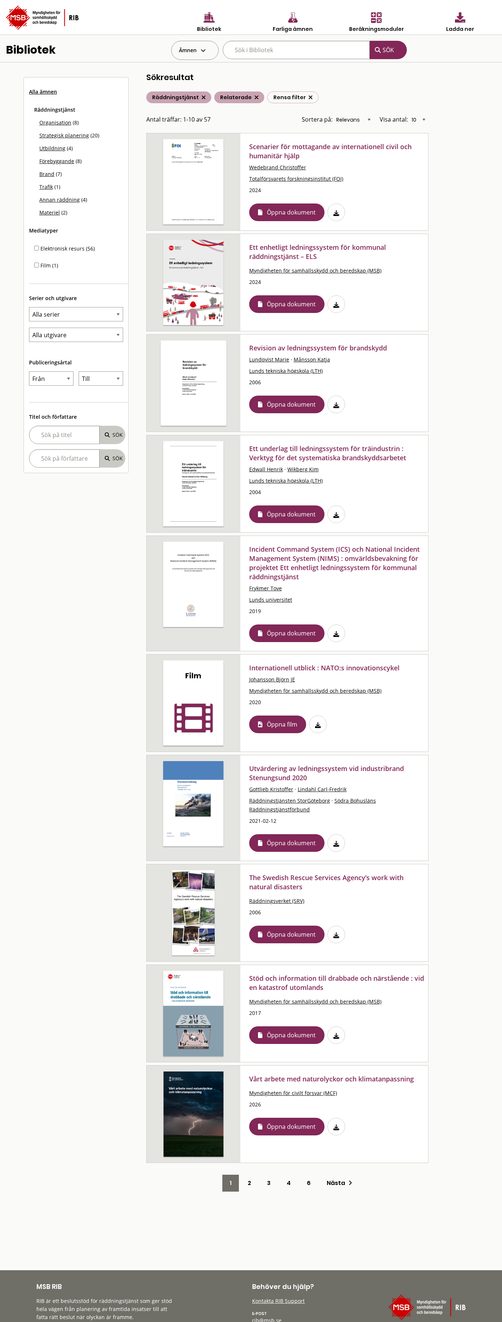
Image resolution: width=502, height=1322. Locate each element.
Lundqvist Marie (269, 359)
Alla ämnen (43, 91)
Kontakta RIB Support (278, 1300)
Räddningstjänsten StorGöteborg (289, 800)
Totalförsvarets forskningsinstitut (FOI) (296, 178)
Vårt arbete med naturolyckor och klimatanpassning (331, 1078)
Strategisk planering (64, 135)
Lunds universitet (270, 599)
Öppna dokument (291, 212)
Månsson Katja (312, 359)
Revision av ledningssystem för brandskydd (318, 347)
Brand (46, 173)
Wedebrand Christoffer (277, 167)
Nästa (337, 1183)
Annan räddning (59, 199)
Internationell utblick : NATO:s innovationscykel (324, 667)
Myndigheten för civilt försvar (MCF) (293, 1092)
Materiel (49, 212)
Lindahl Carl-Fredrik (322, 789)
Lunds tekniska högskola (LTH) (286, 370)
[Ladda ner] (336, 212)
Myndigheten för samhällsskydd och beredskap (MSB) (315, 270)
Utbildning (52, 148)
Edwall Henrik (266, 469)
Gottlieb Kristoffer (271, 789)
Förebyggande (56, 161)
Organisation (55, 122)
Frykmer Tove (265, 588)
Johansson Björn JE (272, 679)
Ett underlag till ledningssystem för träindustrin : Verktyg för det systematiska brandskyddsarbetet (327, 453)
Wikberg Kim (303, 469)
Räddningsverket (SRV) (276, 900)
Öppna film (282, 724)
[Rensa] (310, 97)
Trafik (46, 186)
